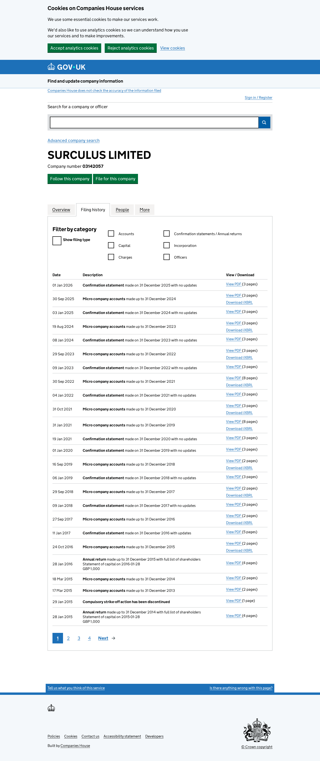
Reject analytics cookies (131, 48)
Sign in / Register (258, 97)
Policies (54, 736)
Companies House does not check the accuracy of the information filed (104, 90)
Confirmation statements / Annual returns (208, 234)
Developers (154, 736)
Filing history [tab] (93, 209)
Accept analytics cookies (74, 48)
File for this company (115, 178)
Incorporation (185, 245)
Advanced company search (74, 140)
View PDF (234, 284)
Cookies (70, 736)
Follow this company (69, 178)
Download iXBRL (239, 302)
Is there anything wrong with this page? (241, 688)
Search (264, 122)
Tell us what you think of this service (76, 688)
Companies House (75, 745)
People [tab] (122, 209)
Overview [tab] (61, 209)
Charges (125, 257)
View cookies (172, 48)
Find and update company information (85, 81)
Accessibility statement (122, 736)
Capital (124, 245)
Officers (180, 257)
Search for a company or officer (78, 106)
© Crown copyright (256, 747)
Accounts (126, 234)
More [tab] (145, 209)
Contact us (90, 736)
